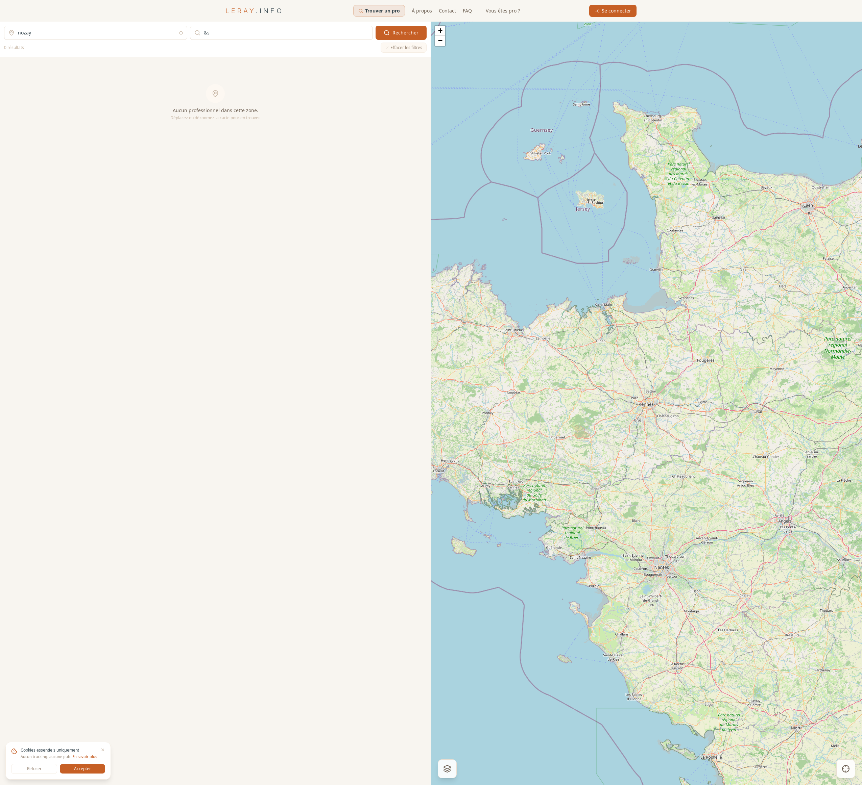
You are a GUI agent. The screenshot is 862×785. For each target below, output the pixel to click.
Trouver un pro (382, 10)
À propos (422, 10)
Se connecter (616, 10)
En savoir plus (84, 756)
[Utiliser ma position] (181, 32)
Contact (447, 10)
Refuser (34, 768)
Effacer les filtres (406, 47)
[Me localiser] (845, 768)
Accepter (82, 768)
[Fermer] (102, 750)
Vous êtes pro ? (503, 10)
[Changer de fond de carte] (447, 768)
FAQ (467, 10)
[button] (440, 31)
